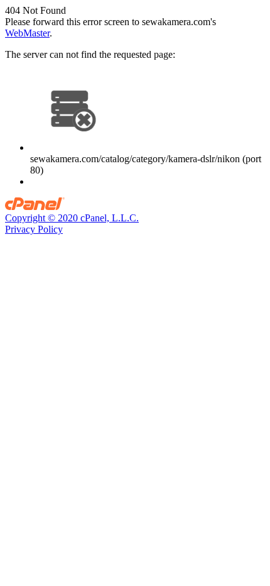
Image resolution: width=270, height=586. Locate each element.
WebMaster (27, 33)
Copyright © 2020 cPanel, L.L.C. (72, 218)
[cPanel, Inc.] (35, 206)
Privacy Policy (34, 229)
